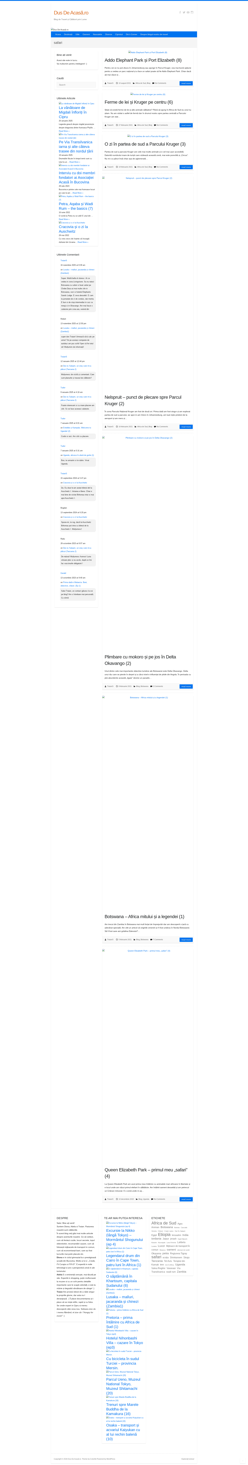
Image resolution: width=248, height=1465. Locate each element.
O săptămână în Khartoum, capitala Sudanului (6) (121, 1281)
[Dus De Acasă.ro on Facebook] (180, 12)
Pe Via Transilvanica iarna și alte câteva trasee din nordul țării (76, 146)
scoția (166, 1257)
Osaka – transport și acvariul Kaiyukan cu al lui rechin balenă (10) (123, 1432)
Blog (148, 83)
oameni (171, 1249)
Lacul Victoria (171, 1242)
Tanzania (157, 1260)
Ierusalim (176, 1235)
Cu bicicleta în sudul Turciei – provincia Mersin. (122, 1363)
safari (156, 1257)
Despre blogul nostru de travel (154, 34)
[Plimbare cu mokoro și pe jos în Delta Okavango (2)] (147, 543)
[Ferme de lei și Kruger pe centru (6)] (147, 94)
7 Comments (158, 940)
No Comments (160, 83)
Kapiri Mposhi (182, 1239)
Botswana (144, 686)
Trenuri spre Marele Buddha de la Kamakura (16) (122, 1409)
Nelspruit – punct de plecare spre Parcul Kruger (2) (143, 400)
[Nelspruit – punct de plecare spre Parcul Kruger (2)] (147, 283)
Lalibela (181, 1242)
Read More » (64, 131)
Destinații (68, 34)
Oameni (86, 34)
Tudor (63, 388)
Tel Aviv (168, 1261)
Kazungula (161, 1242)
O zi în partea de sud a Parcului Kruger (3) (145, 144)
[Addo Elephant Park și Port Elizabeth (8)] (147, 52)
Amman (155, 1227)
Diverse (108, 34)
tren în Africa (169, 1265)
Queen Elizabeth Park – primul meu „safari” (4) (146, 1173)
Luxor (161, 1245)
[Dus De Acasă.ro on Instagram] (192, 12)
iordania (156, 1238)
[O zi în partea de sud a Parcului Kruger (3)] (147, 136)
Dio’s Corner (131, 34)
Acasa (58, 34)
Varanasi (171, 1268)
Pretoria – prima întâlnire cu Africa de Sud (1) (123, 1322)
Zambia (181, 1271)
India (185, 1235)
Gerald (63, 573)
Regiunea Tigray (178, 1253)
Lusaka (154, 1246)
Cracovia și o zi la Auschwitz (75, 483)
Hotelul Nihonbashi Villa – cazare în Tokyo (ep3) (124, 1342)
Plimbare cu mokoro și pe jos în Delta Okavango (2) (140, 660)
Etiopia (164, 1234)
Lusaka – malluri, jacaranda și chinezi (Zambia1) (122, 1301)
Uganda (146, 1199)
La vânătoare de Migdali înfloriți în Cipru (73, 112)
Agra (180, 1223)
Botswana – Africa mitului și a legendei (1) (144, 916)
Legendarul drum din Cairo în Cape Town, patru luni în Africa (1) (123, 1260)
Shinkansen (176, 1257)
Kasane (154, 1242)
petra (165, 1253)
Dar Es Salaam (180, 1231)
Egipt (154, 1235)
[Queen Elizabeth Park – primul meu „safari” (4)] (147, 1056)
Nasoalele (97, 34)
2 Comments (158, 686)
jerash (173, 1239)
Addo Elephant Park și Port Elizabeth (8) (143, 60)
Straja (186, 1257)
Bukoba (177, 1227)
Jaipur (166, 1239)
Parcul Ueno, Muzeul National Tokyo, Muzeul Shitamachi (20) (123, 1386)
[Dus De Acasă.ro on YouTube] (188, 12)
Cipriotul (119, 34)
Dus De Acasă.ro (71, 13)
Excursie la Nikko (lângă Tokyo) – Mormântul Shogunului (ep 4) (124, 1237)
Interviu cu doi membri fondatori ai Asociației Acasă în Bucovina (77, 177)
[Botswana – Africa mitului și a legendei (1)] (147, 803)
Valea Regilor (158, 1268)
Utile (77, 34)
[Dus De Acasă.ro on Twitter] (184, 12)
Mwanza (162, 1250)
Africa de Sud (140, 83)
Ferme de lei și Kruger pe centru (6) (139, 102)
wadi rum (171, 1272)
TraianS (110, 83)
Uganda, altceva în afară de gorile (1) (78, 455)
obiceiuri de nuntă (183, 1250)
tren (162, 1264)
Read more (186, 83)
